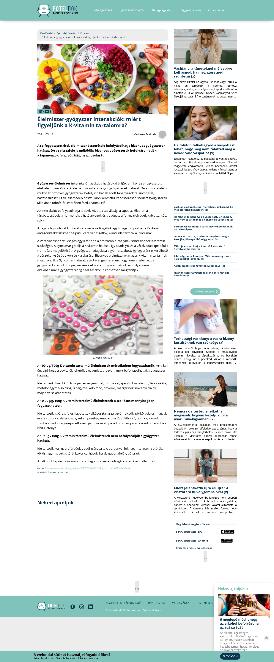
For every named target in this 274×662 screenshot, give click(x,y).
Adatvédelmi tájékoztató (123, 603)
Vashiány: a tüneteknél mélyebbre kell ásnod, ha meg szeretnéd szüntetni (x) (203, 72)
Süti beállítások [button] (152, 610)
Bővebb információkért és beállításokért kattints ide (66, 658)
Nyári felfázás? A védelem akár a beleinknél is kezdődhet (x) (201, 274)
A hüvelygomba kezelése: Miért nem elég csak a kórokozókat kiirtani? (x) (202, 257)
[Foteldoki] (51, 606)
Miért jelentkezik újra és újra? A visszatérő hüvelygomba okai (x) (199, 247)
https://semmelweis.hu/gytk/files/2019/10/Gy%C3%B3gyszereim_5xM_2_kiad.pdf (87, 468)
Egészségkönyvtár (66, 33)
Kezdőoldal (46, 33)
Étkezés (84, 33)
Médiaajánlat (181, 603)
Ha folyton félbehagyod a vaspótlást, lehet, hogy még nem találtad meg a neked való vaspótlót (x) (205, 149)
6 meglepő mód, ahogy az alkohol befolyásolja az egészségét (239, 623)
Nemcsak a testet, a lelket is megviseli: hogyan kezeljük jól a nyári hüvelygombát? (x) (202, 238)
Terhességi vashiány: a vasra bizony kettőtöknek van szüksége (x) (203, 228)
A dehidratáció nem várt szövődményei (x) (199, 265)
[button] (235, 10)
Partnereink (206, 603)
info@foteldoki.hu (129, 610)
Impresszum (156, 603)
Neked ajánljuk (231, 588)
